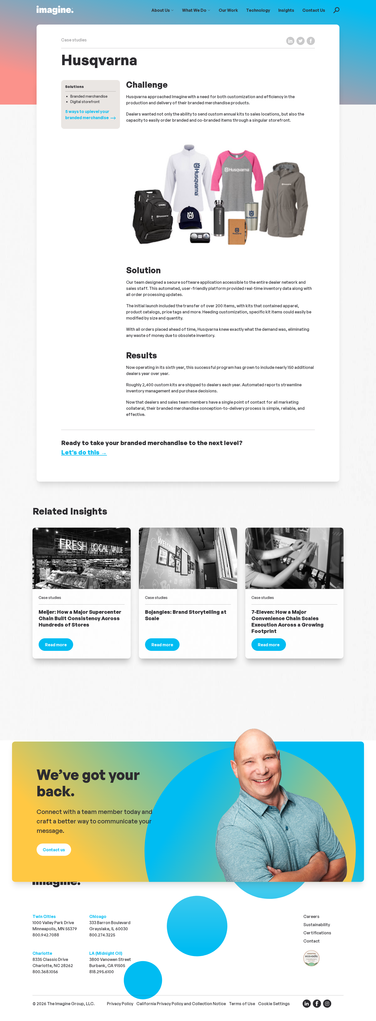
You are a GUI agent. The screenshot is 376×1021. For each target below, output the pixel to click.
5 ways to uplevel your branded (87, 114)
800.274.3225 (102, 934)
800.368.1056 (45, 971)
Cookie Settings (274, 1003)
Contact (311, 941)
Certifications (317, 932)
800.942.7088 (45, 934)
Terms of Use (242, 1003)
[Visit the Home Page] (55, 10)
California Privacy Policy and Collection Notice (181, 1003)
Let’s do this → (84, 452)
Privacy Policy (120, 1003)
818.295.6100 (101, 971)
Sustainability (316, 924)
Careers (311, 916)
